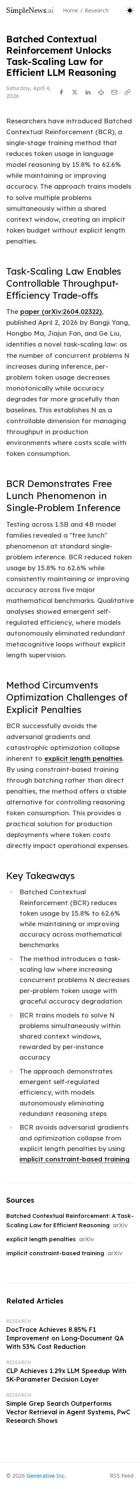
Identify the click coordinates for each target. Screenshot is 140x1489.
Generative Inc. (46, 1475)
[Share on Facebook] (61, 92)
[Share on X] (74, 92)
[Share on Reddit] (101, 92)
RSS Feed (122, 1475)
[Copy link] (127, 92)
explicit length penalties (83, 758)
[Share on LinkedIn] (88, 92)
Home (70, 10)
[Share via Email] (114, 92)
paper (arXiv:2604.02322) (61, 311)
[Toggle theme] (130, 10)
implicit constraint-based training (74, 1159)
